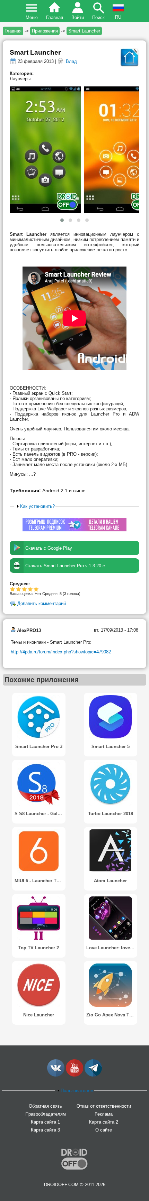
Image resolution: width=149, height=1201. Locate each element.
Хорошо (24, 589)
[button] (62, 220)
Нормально (18, 589)
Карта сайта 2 (103, 1122)
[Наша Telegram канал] (93, 1075)
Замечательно (30, 589)
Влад (71, 61)
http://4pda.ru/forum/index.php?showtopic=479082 (61, 651)
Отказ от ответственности (104, 1106)
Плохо (13, 589)
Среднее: (20, 583)
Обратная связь (45, 1106)
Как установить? (37, 506)
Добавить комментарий (41, 603)
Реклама (104, 1114)
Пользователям (77, 1090)
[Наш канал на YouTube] (74, 1075)
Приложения (45, 31)
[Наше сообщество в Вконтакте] (55, 1075)
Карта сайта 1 (45, 1122)
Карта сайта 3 (45, 1130)
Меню (32, 17)
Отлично (36, 589)
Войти (77, 17)
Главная (54, 17)
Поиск (98, 17)
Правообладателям (45, 1114)
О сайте (103, 1130)
